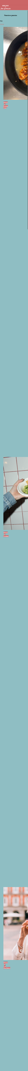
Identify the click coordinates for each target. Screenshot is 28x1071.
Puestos (2, 24)
